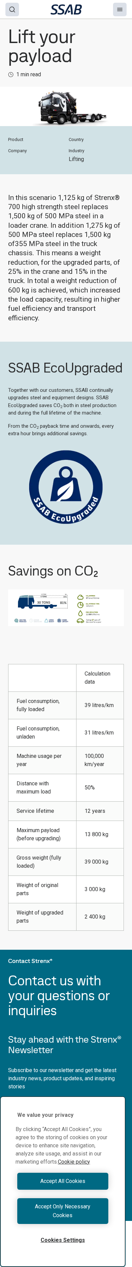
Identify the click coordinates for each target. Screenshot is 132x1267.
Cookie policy (74, 1162)
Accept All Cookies (62, 1181)
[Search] (12, 9)
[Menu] (120, 9)
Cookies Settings (63, 1240)
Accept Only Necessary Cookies (62, 1211)
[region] (63, 1181)
